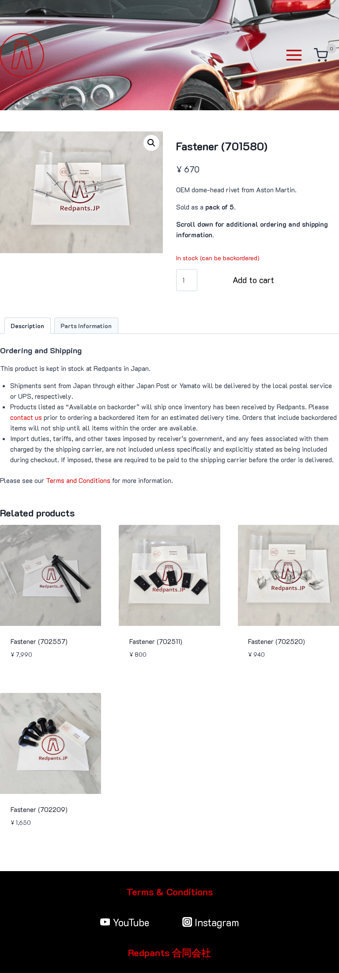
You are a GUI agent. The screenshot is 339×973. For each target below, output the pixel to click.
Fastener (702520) (276, 641)
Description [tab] (27, 325)
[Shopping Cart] (321, 55)
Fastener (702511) (155, 641)
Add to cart (253, 279)
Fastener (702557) (39, 641)
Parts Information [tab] (86, 325)
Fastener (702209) (39, 809)
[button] (151, 143)
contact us (26, 417)
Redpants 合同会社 (169, 952)
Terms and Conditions (78, 480)
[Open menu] (295, 55)
